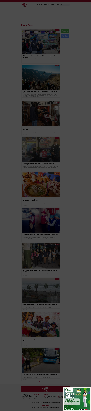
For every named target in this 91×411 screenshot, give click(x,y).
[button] (62, 387)
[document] (45, 205)
